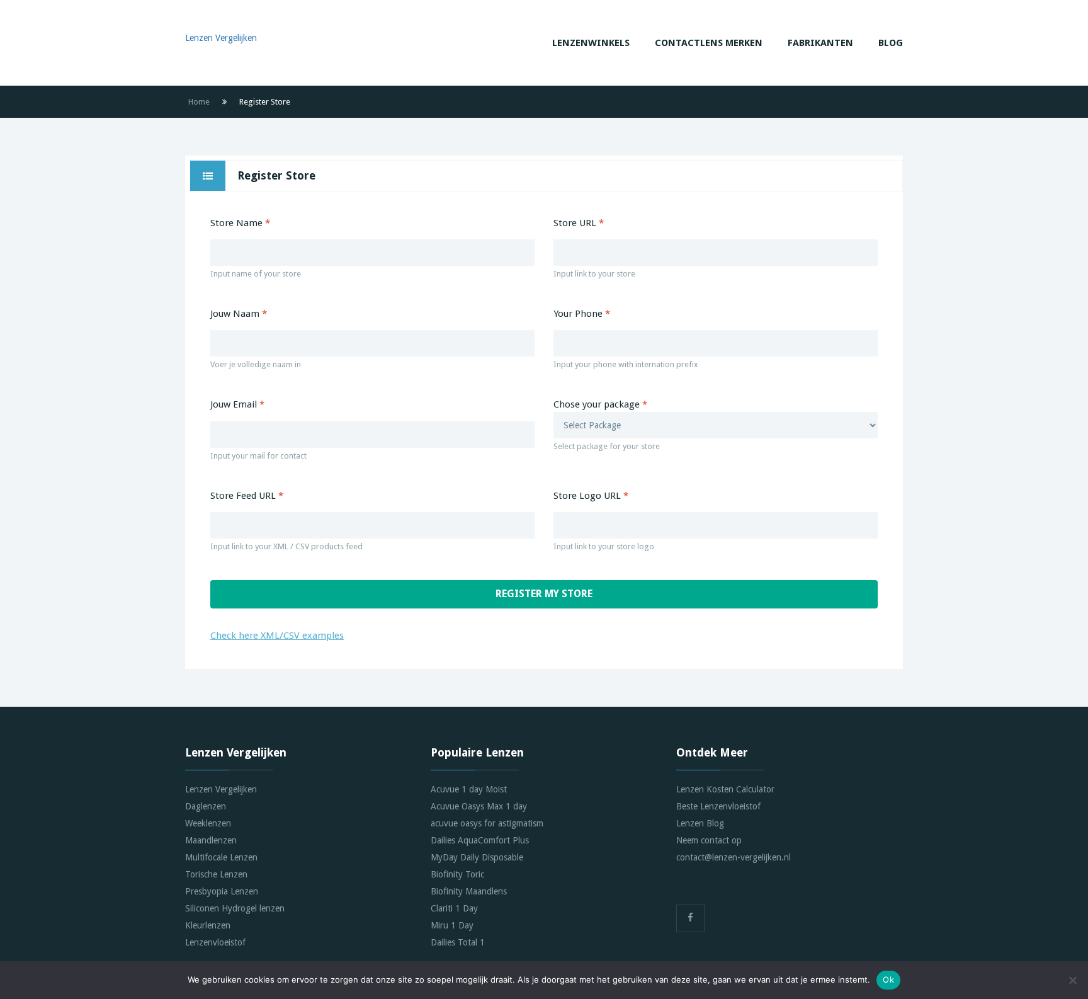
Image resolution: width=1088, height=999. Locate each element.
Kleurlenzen (207, 925)
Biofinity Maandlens (469, 891)
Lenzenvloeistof (215, 942)
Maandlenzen (211, 840)
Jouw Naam (238, 313)
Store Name (240, 223)
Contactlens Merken (708, 43)
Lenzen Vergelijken (221, 789)
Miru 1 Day (452, 925)
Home (199, 101)
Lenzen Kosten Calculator (725, 789)
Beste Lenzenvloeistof (718, 806)
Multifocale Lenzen (221, 857)
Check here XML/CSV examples (277, 635)
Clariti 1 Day (454, 908)
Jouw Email (237, 404)
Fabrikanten (820, 43)
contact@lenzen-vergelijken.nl (733, 857)
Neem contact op (709, 840)
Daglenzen (205, 806)
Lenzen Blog (700, 823)
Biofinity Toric (457, 874)
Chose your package (606, 424)
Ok (888, 979)
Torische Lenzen (216, 874)
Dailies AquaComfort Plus (480, 840)
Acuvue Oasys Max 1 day (479, 806)
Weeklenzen (208, 823)
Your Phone (581, 313)
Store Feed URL (246, 495)
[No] (1072, 980)
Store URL (578, 223)
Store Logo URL (590, 495)
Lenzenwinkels (591, 43)
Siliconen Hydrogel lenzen (235, 908)
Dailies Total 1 (458, 942)
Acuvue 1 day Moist (469, 789)
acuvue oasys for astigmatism (487, 823)
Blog (890, 43)
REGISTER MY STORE (544, 594)
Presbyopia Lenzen (221, 891)
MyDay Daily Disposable (477, 857)
